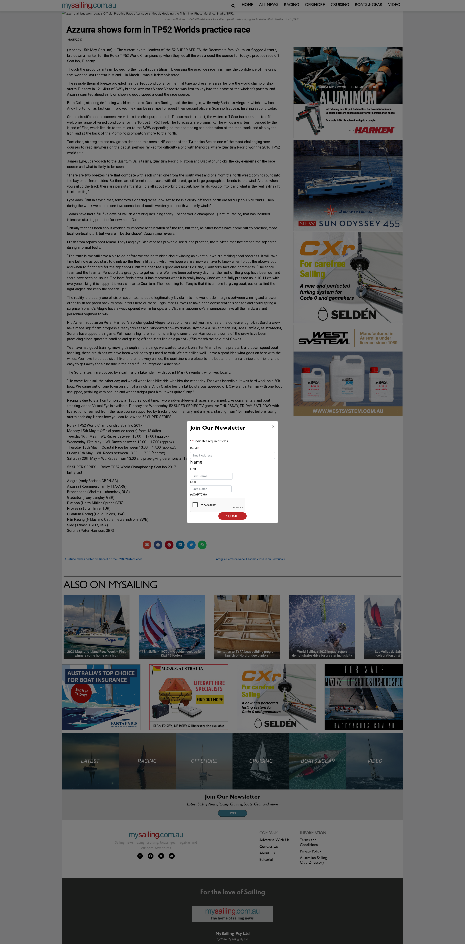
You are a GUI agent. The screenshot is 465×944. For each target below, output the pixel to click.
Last (193, 482)
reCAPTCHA (198, 494)
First (193, 469)
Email (194, 448)
